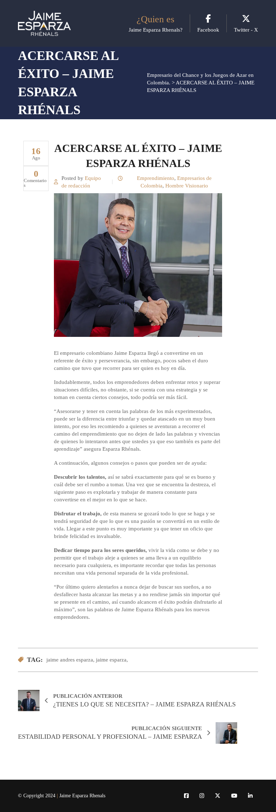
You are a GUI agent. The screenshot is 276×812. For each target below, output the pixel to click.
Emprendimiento (155, 178)
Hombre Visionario (186, 186)
